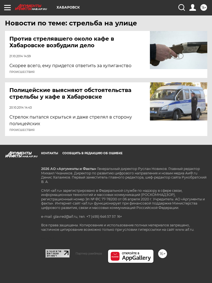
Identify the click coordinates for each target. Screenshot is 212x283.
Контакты (49, 153)
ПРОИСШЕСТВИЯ (22, 72)
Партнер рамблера (89, 253)
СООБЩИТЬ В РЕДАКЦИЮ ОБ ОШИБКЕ (92, 153)
